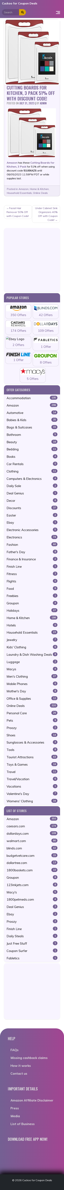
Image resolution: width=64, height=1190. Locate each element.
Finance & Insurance (31, 559)
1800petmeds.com (31, 899)
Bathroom (31, 435)
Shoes (31, 735)
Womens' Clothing (31, 801)
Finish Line (31, 566)
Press (15, 1108)
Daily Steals (31, 936)
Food (31, 589)
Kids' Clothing (31, 647)
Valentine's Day (31, 794)
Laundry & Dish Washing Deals (31, 655)
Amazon (24, 189)
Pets (31, 720)
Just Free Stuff (31, 943)
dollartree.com (31, 863)
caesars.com (31, 826)
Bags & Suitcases (31, 427)
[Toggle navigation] (58, 12)
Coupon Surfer (31, 951)
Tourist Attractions (31, 757)
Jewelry (31, 640)
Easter (31, 515)
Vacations (31, 786)
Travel (31, 772)
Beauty (31, 442)
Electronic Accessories (31, 530)
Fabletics (31, 958)
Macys (31, 669)
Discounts (31, 508)
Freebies (31, 596)
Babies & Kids (31, 420)
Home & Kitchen (39, 189)
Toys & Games (31, 764)
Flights (31, 581)
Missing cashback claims (29, 1058)
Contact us (19, 1073)
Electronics (31, 537)
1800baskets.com (31, 870)
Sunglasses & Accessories (31, 742)
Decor (31, 501)
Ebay (31, 522)
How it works (21, 1066)
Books (31, 457)
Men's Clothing (31, 676)
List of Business (23, 1124)
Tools (31, 750)
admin (43, 103)
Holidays (31, 611)
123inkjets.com (31, 885)
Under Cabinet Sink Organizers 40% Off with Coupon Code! (46, 214)
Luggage (31, 662)
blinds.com (31, 848)
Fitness (31, 574)
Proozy (31, 728)
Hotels (31, 625)
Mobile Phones (31, 684)
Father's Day (31, 552)
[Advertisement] (32, 260)
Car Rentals (31, 464)
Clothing (31, 471)
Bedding (31, 449)
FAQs (15, 1050)
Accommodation (31, 398)
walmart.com (31, 841)
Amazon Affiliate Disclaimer (32, 1100)
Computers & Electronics (31, 479)
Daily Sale (31, 486)
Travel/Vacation (31, 779)
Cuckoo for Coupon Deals (19, 3)
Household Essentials (19, 193)
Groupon (31, 603)
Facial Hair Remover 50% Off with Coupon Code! (17, 212)
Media (15, 1116)
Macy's (31, 892)
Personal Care (31, 713)
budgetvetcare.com (31, 856)
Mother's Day (31, 691)
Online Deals (40, 193)
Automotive (31, 413)
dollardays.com (31, 833)
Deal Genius (31, 493)
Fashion (31, 545)
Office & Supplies (31, 699)
